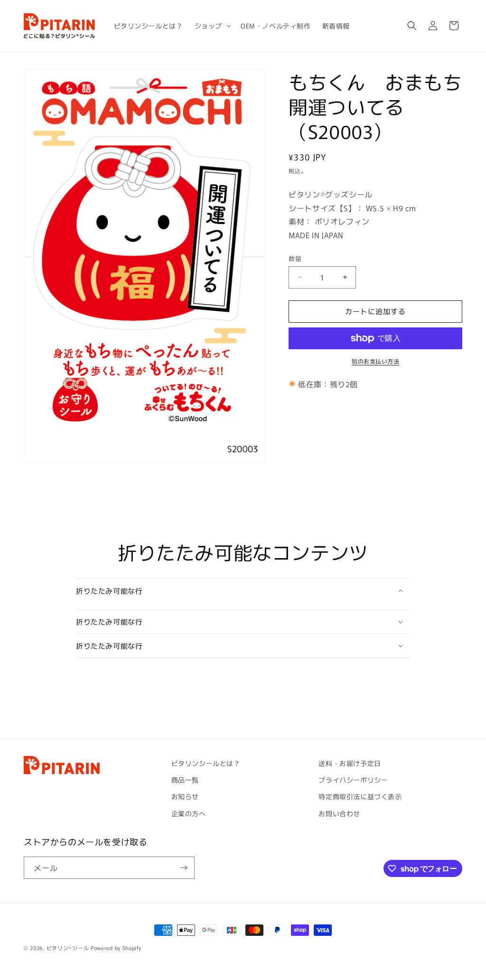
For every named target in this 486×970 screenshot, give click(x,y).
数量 (295, 258)
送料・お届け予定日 (349, 763)
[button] (212, 26)
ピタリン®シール (68, 947)
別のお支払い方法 (375, 361)
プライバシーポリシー (353, 779)
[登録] (183, 868)
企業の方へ (188, 813)
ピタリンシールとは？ (206, 763)
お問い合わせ (339, 813)
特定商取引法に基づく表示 (360, 796)
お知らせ (185, 796)
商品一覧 (185, 779)
